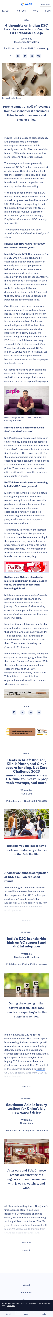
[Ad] (26, 731)
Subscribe (26, 1292)
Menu (26, 1314)
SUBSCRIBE (45, 4)
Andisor (8, 887)
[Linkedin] (32, 56)
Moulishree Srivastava (26, 41)
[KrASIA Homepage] (26, 4)
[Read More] (26, 567)
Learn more (11, 1306)
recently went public (15, 149)
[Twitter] (25, 56)
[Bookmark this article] (48, 49)
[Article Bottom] (26, 693)
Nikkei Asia (26, 1123)
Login (43, 1314)
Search (8, 1314)
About (26, 1284)
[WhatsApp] (38, 56)
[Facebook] (18, 56)
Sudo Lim (26, 793)
